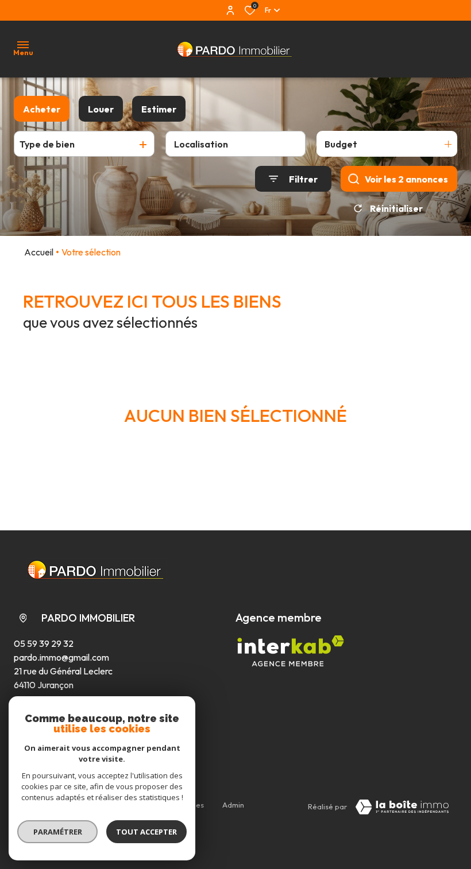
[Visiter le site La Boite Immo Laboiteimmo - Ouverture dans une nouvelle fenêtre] (402, 807)
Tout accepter (146, 832)
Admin (233, 804)
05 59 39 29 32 (44, 643)
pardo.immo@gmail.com (61, 657)
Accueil (38, 252)
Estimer (158, 109)
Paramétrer (57, 832)
